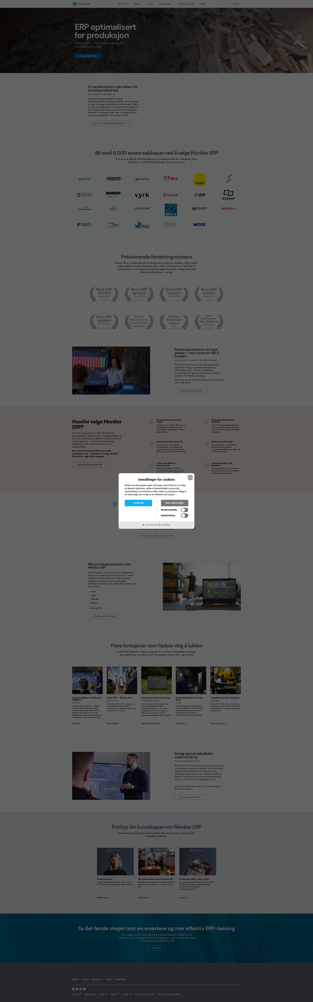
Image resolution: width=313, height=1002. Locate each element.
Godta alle (138, 503)
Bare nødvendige (175, 503)
